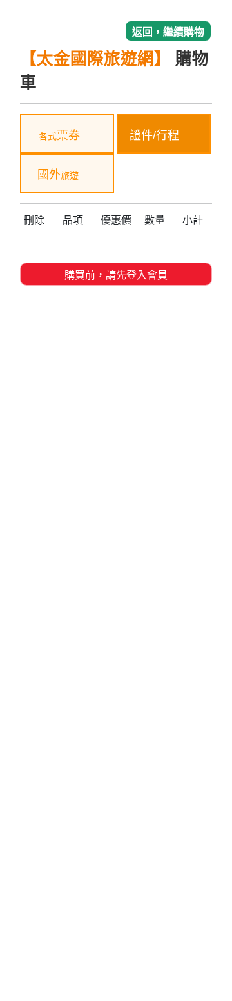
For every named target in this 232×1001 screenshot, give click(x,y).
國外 (58, 174)
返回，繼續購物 (168, 31)
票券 (59, 135)
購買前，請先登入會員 (116, 275)
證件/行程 (156, 135)
